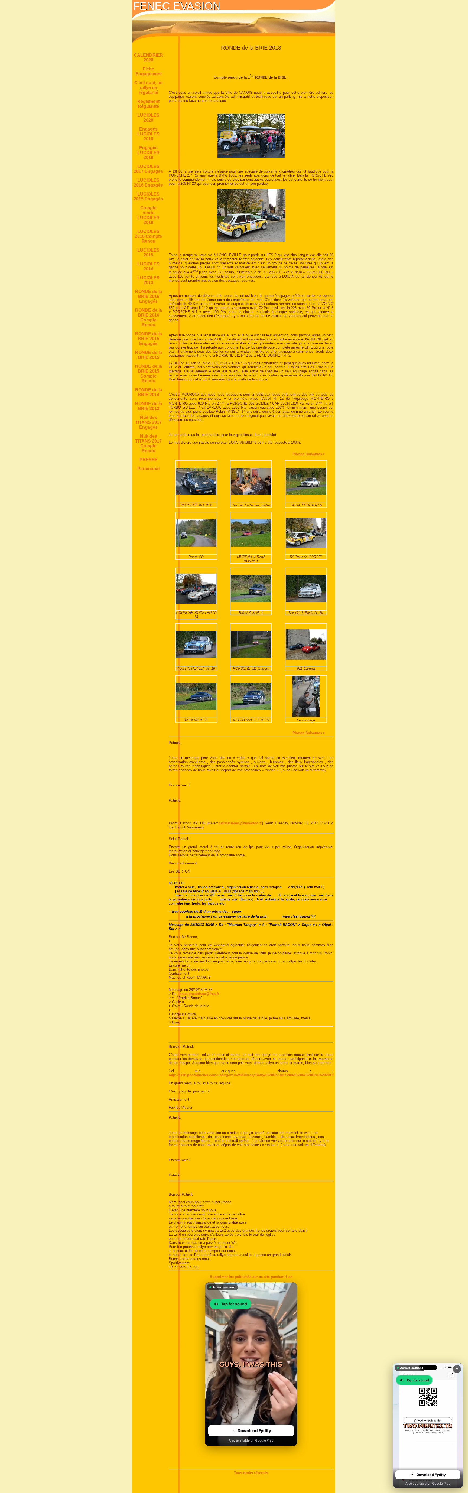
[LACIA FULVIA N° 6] (306, 494)
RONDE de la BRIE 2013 (148, 406)
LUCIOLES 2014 (148, 266)
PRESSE (148, 459)
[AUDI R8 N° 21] (196, 709)
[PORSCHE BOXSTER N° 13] (196, 603)
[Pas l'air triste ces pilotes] (251, 494)
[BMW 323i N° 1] (251, 601)
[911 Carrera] (306, 658)
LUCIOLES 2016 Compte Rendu (148, 236)
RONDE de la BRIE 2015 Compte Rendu (148, 373)
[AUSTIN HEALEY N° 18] (196, 657)
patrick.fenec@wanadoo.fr (240, 823)
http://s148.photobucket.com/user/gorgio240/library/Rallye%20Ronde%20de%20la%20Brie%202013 (251, 1075)
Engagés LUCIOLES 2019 (148, 152)
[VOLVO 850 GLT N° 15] (251, 709)
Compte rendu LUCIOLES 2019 (148, 215)
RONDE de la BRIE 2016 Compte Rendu (148, 317)
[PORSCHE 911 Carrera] (251, 657)
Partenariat (148, 468)
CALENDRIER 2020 (148, 57)
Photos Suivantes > (308, 454)
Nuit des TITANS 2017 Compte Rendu (148, 443)
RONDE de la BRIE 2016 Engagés (148, 296)
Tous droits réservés (251, 1473)
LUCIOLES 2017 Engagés (148, 169)
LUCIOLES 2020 (148, 117)
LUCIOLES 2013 (148, 280)
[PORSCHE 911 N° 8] (196, 494)
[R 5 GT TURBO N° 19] (306, 601)
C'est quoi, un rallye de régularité (148, 87)
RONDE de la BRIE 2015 (148, 355)
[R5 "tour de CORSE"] (306, 547)
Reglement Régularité (148, 104)
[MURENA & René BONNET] (251, 545)
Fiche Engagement (148, 71)
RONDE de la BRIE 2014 (148, 392)
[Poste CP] (196, 545)
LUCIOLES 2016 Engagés (148, 182)
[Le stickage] (306, 715)
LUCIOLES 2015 (148, 252)
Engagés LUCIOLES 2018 (148, 134)
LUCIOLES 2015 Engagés (148, 196)
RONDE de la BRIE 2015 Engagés (148, 338)
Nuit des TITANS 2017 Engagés (148, 422)
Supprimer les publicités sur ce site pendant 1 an (251, 1277)
